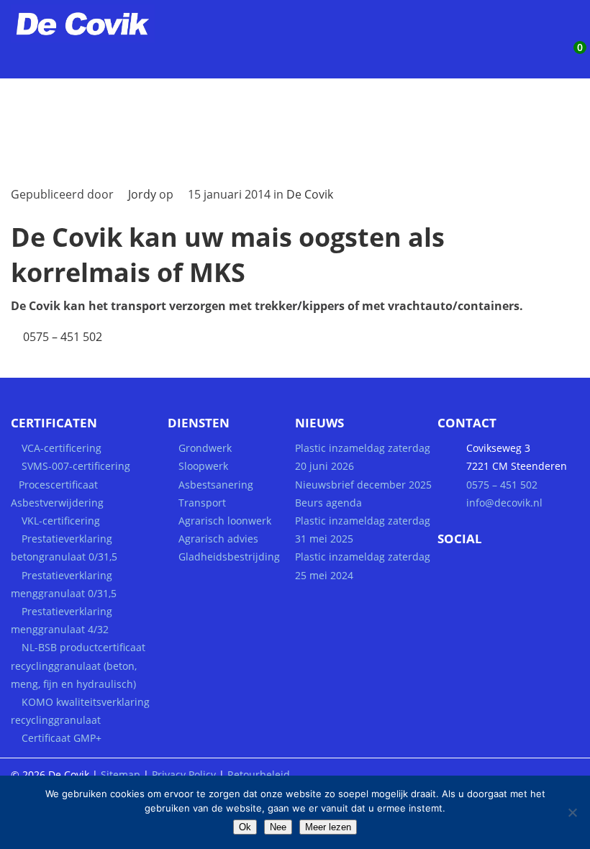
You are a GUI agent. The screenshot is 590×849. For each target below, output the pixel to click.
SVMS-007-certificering (76, 466)
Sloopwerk (203, 466)
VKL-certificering (61, 520)
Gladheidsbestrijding (229, 556)
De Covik (309, 194)
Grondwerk (205, 448)
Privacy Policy (184, 774)
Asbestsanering (215, 484)
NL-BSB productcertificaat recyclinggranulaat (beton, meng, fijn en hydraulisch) (78, 665)
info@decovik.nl (504, 502)
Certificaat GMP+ (61, 738)
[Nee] (572, 812)
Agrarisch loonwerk (224, 520)
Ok (245, 827)
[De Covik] (101, 38)
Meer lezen (328, 827)
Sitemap (120, 774)
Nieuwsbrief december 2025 (363, 484)
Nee (278, 827)
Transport (202, 502)
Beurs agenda (328, 502)
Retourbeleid (258, 774)
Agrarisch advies (218, 538)
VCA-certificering (61, 448)
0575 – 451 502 (62, 337)
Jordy (142, 194)
